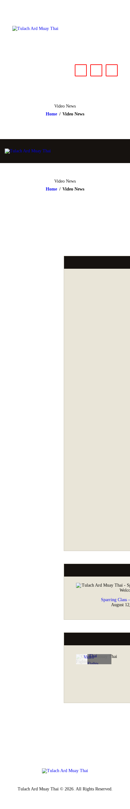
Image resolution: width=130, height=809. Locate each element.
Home (51, 114)
